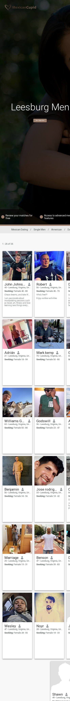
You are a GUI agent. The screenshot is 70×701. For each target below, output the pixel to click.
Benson (42, 558)
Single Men (40, 229)
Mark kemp (45, 353)
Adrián (9, 353)
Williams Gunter (15, 421)
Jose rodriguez (47, 489)
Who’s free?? (41, 294)
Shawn (57, 694)
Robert (41, 284)
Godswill (43, 421)
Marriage (11, 558)
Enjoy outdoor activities (46, 298)
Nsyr (40, 626)
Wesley (10, 626)
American (56, 229)
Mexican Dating (19, 229)
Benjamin (11, 489)
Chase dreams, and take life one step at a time (17, 294)
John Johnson (15, 284)
